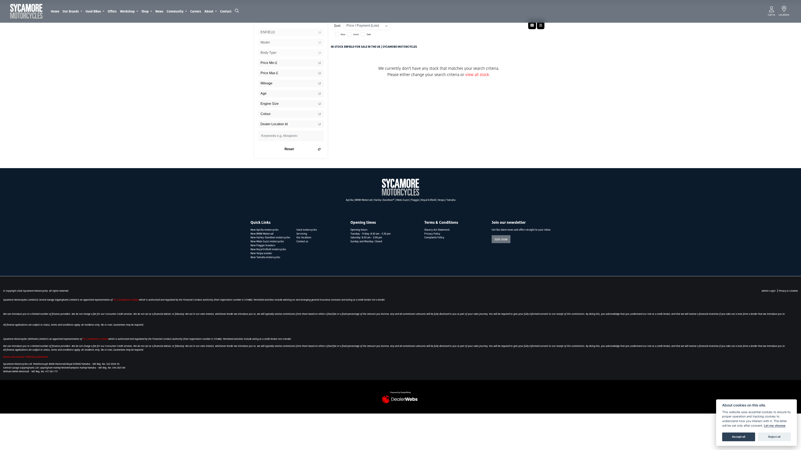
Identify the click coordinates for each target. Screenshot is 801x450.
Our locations (303, 237)
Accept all (738, 436)
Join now (501, 239)
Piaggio (415, 200)
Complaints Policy (434, 237)
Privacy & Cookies (788, 290)
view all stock (477, 74)
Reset (289, 149)
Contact (226, 11)
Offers (112, 11)
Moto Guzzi (402, 200)
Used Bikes (94, 11)
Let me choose (775, 425)
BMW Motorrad (363, 200)
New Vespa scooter (261, 253)
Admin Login (769, 290)
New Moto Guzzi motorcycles (267, 241)
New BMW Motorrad (262, 233)
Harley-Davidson (384, 200)
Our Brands (71, 11)
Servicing (301, 233)
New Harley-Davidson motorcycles (270, 237)
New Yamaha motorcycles (265, 257)
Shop (145, 11)
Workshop (128, 11)
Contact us (302, 241)
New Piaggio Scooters (263, 245)
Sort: (337, 26)
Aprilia (349, 200)
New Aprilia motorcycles (264, 229)
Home (55, 11)
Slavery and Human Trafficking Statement (25, 356)
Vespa (441, 200)
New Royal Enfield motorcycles (268, 249)
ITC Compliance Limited (126, 299)
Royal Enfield (428, 200)
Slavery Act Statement (437, 229)
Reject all (774, 436)
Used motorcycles (306, 229)
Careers (195, 11)
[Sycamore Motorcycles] (26, 11)
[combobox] (291, 32)
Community (175, 11)
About (209, 11)
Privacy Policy (432, 233)
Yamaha (450, 200)
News (159, 11)
